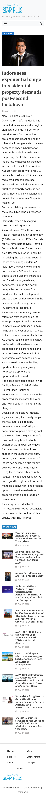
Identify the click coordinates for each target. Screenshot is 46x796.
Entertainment (33, 757)
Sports (10, 762)
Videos (20, 768)
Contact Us (23, 792)
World (29, 751)
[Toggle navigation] (5, 23)
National (11, 751)
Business (11, 757)
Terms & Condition (31, 788)
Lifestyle (31, 762)
